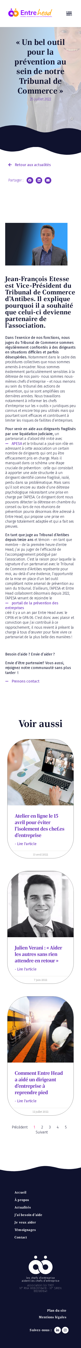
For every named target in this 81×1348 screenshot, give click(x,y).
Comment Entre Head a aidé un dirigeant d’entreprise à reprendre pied (39, 1083)
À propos (22, 1200)
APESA (17, 443)
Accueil (20, 1192)
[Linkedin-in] (57, 1330)
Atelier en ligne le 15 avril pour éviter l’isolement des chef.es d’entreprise (39, 825)
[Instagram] (65, 1330)
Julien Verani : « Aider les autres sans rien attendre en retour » (38, 954)
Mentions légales (52, 1317)
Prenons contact (25, 681)
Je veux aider (25, 1222)
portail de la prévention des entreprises (31, 605)
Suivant (42, 1132)
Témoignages (25, 1230)
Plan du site (56, 1310)
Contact (21, 1237)
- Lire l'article (25, 844)
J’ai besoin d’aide (29, 1215)
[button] (29, 165)
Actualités (23, 1207)
